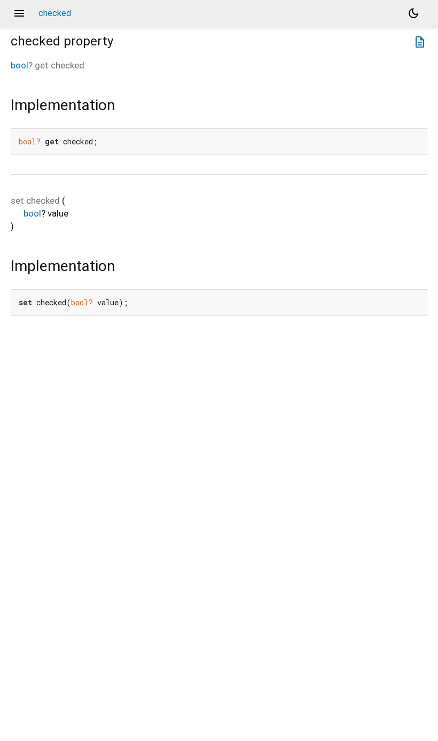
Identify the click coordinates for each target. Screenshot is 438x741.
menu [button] (19, 13)
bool (19, 65)
